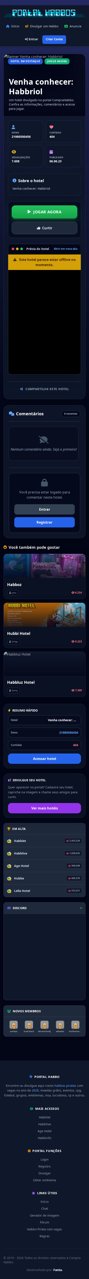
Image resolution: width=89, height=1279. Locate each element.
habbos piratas (65, 1086)
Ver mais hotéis (44, 808)
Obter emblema (44, 1180)
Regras (45, 1236)
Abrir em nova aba (65, 249)
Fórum (44, 1222)
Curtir (47, 228)
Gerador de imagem (44, 1215)
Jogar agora (47, 211)
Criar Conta (54, 39)
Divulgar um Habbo (44, 26)
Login (45, 1159)
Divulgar (44, 1173)
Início (15, 26)
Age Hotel (45, 1131)
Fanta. (58, 1270)
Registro (44, 1166)
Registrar (44, 522)
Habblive (44, 1124)
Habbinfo (44, 1138)
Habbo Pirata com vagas (44, 1229)
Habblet (44, 1117)
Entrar (33, 39)
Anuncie (75, 26)
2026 (35, 1090)
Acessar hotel (44, 758)
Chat (44, 1208)
